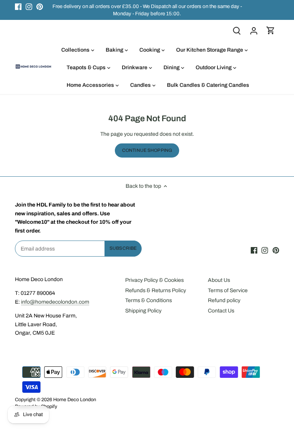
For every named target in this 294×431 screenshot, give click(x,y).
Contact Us (221, 311)
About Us (219, 280)
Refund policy (224, 300)
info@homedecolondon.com (55, 302)
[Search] (237, 30)
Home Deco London (74, 399)
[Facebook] (18, 6)
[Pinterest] (39, 6)
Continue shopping (147, 150)
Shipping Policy (143, 311)
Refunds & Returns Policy (155, 290)
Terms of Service (228, 290)
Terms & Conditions (148, 300)
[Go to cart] (270, 30)
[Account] (253, 30)
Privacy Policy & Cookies (154, 280)
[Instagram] (29, 6)
